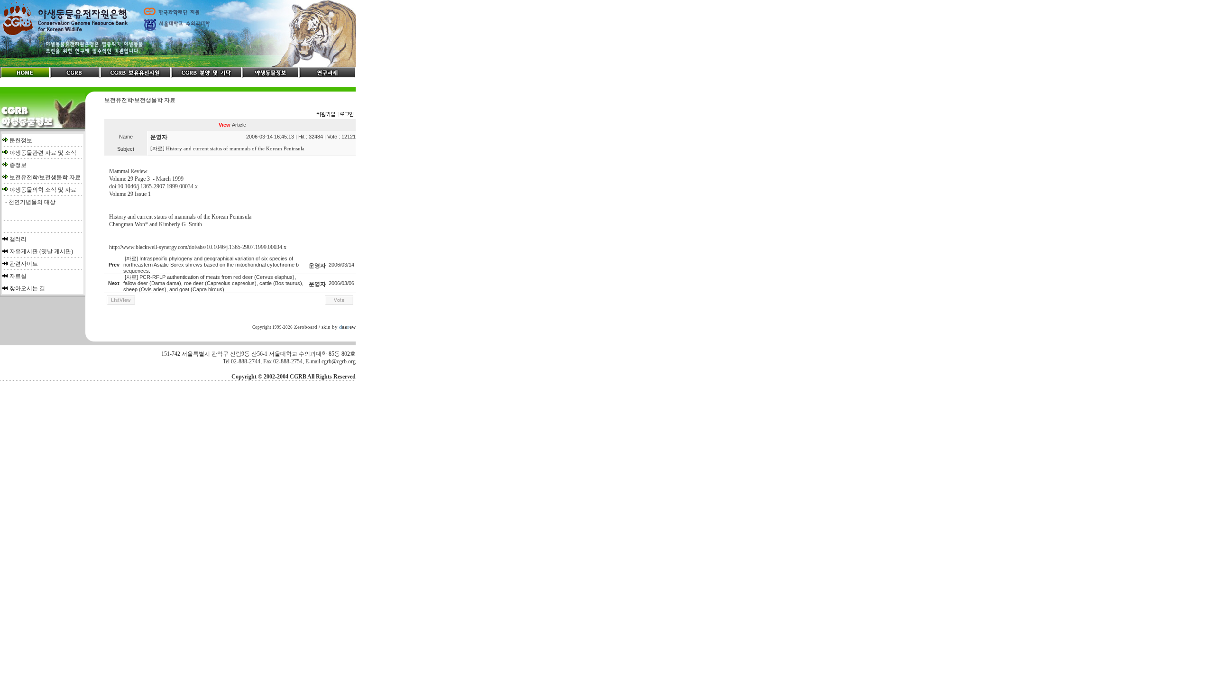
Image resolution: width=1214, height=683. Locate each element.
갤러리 (18, 239)
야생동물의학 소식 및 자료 (42, 189)
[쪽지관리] (334, 114)
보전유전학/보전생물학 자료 (45, 177)
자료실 (18, 276)
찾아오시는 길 (27, 288)
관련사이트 (23, 263)
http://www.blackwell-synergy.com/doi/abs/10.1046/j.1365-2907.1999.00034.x (197, 247)
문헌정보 (20, 140)
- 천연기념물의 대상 (28, 202)
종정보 (18, 165)
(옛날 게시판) (56, 251)
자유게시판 (23, 251)
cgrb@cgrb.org (339, 361)
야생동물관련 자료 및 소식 (42, 152)
